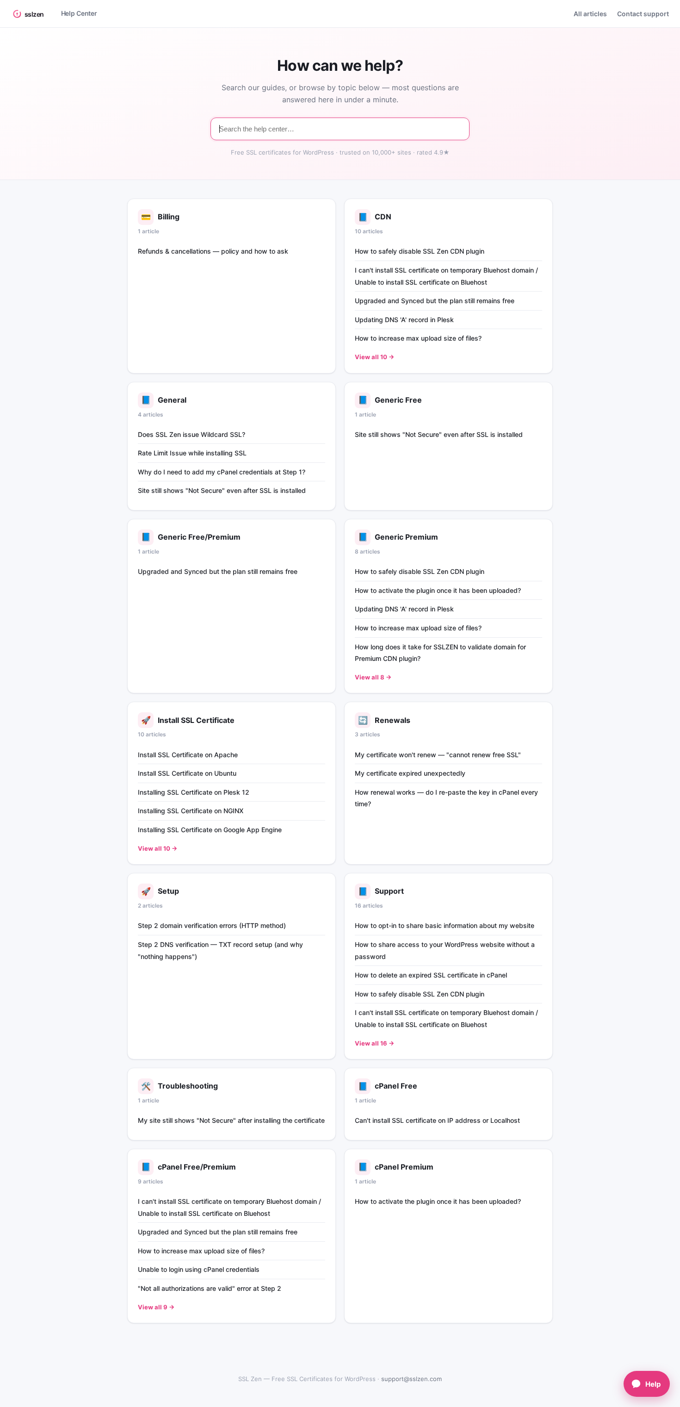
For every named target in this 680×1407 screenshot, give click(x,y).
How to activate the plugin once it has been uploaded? (438, 590)
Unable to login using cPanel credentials (199, 1269)
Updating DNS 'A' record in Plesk (404, 320)
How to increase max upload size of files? (418, 338)
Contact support (643, 14)
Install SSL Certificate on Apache (188, 755)
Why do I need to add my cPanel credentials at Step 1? (221, 472)
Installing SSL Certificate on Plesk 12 (193, 792)
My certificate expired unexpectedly (410, 773)
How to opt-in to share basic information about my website (444, 925)
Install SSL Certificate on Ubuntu (187, 773)
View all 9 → (156, 1307)
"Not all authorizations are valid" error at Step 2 (209, 1288)
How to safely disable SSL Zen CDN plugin (419, 251)
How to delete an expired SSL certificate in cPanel (431, 975)
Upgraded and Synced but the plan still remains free (434, 301)
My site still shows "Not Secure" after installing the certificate (231, 1120)
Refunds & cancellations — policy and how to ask (213, 251)
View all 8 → (373, 677)
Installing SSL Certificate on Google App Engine (210, 830)
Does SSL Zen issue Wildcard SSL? (191, 434)
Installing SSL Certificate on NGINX (190, 811)
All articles (590, 14)
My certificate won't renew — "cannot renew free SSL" (438, 755)
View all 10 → (374, 357)
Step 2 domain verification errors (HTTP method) (212, 925)
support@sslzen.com (411, 1378)
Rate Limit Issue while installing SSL (192, 453)
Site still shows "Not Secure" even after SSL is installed (222, 490)
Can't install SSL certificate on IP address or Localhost (437, 1120)
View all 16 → (374, 1043)
